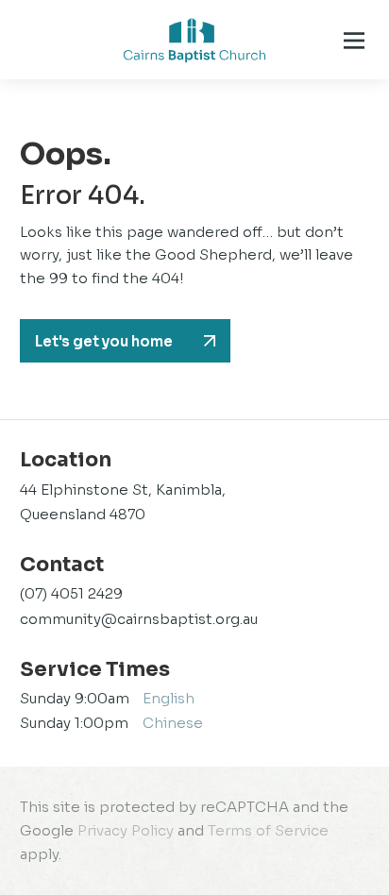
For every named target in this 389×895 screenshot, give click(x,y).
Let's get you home (104, 341)
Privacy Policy (125, 830)
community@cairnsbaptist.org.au (139, 619)
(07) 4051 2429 (71, 593)
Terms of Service (268, 830)
